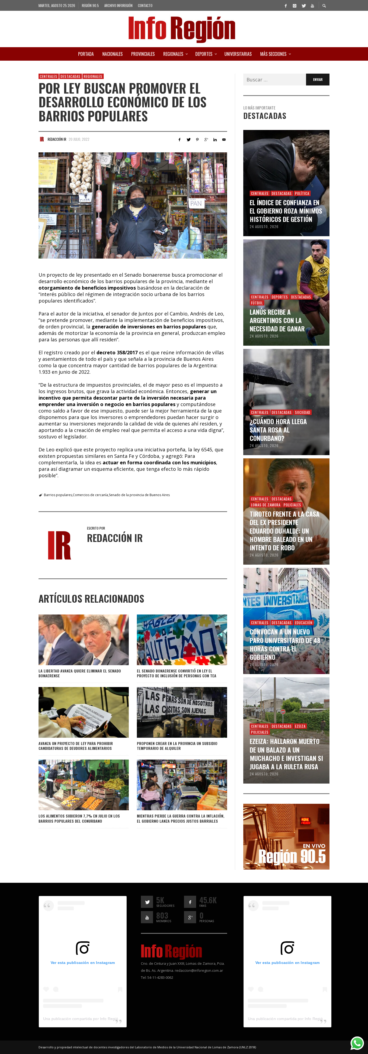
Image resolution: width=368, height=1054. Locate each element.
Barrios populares (58, 495)
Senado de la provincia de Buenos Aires (139, 495)
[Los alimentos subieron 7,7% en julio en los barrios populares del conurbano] (75, 785)
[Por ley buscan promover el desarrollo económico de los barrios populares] (133, 205)
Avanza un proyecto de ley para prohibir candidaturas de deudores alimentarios (76, 745)
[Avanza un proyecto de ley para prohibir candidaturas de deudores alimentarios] (75, 712)
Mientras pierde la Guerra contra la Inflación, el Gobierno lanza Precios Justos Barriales (180, 818)
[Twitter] (303, 5)
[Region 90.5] (286, 836)
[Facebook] (286, 5)
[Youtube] (312, 5)
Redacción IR (57, 139)
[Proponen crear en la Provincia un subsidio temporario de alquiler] (173, 712)
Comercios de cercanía (90, 495)
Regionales (93, 76)
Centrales (48, 76)
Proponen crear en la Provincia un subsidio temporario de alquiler (177, 745)
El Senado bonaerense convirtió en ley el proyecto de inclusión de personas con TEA (176, 673)
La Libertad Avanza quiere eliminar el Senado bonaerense (80, 673)
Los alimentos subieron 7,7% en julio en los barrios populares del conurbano (79, 818)
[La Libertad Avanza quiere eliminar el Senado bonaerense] (75, 640)
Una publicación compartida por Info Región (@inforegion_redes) (100, 1019)
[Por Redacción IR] (42, 139)
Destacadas (71, 76)
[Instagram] (294, 5)
